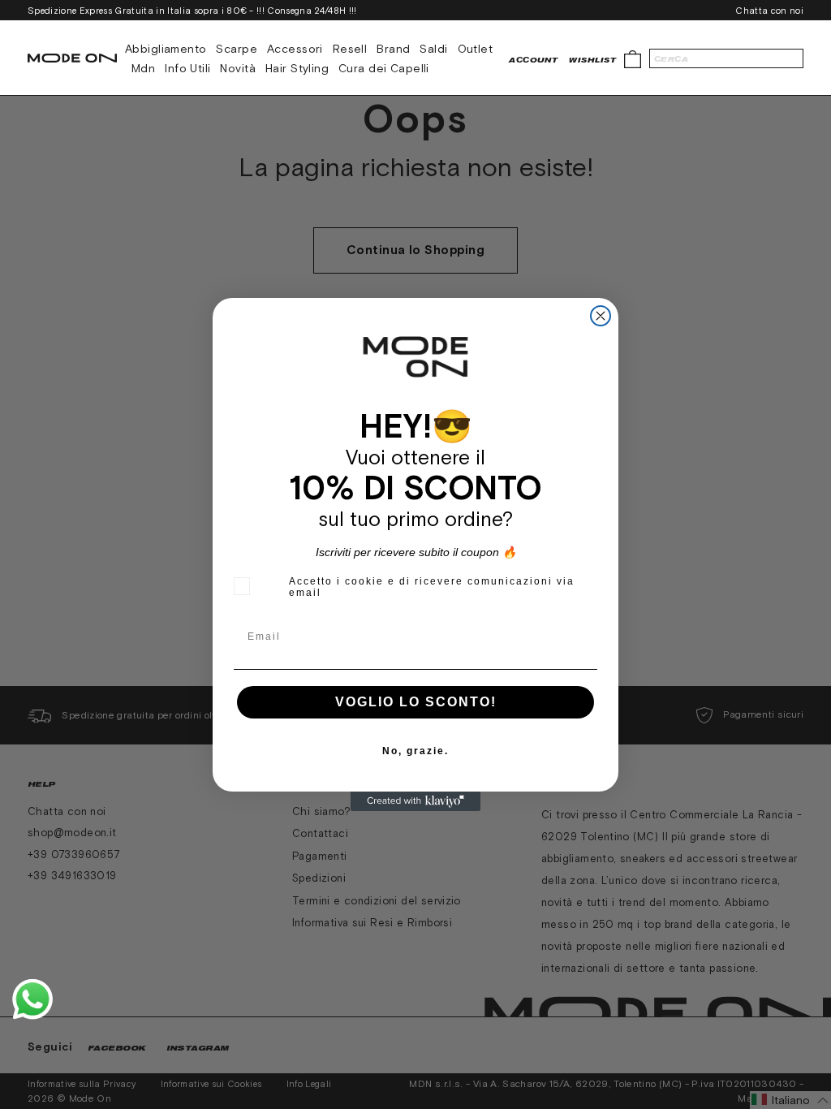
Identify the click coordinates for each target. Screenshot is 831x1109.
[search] (726, 58)
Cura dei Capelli (383, 68)
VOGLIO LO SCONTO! (416, 702)
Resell (350, 48)
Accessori (295, 48)
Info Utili (187, 68)
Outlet (475, 48)
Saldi (433, 48)
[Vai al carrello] (632, 58)
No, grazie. (415, 751)
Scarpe (236, 48)
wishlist (592, 59)
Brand (393, 48)
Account (533, 59)
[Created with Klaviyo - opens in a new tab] (415, 801)
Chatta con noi (769, 10)
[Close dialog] (600, 316)
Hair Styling (297, 68)
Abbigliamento (165, 48)
